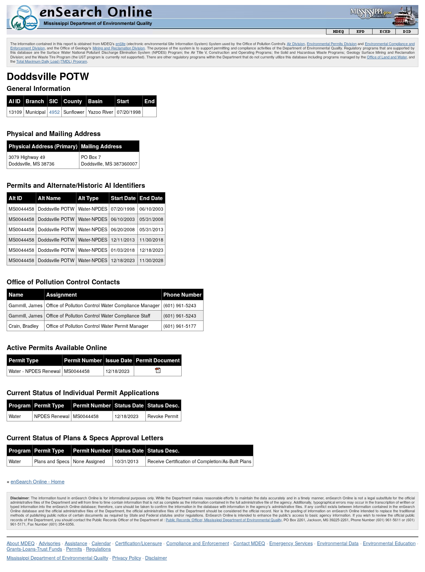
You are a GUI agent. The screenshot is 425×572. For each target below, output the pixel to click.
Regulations (98, 548)
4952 (54, 111)
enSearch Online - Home (37, 481)
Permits (74, 548)
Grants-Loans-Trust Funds (34, 548)
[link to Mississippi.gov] (372, 8)
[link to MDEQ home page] (337, 32)
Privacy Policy (126, 557)
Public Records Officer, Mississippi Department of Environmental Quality (223, 519)
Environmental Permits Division (332, 43)
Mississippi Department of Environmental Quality (57, 557)
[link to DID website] (407, 32)
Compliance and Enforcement (197, 543)
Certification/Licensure (138, 543)
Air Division (296, 43)
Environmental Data (338, 543)
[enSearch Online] (80, 8)
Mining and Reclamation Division (119, 47)
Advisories (49, 543)
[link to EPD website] (361, 32)
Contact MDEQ (249, 543)
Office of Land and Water (387, 56)
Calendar (101, 543)
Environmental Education (389, 543)
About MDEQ (21, 543)
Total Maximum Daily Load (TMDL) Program (51, 61)
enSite (121, 43)
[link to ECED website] (384, 32)
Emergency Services (291, 543)
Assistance (76, 543)
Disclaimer (156, 557)
